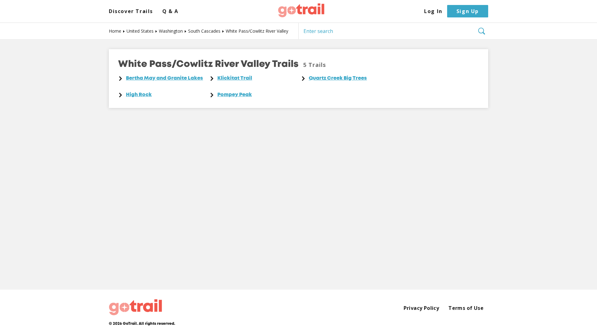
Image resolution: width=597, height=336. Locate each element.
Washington (171, 31)
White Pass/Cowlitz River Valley (257, 31)
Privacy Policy (421, 308)
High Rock (139, 94)
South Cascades (204, 31)
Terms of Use (466, 308)
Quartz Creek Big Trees (338, 78)
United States (140, 31)
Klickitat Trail (234, 78)
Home (115, 31)
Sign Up (467, 11)
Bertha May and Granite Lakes (164, 78)
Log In (433, 11)
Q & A (170, 11)
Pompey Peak (234, 94)
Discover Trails (131, 11)
